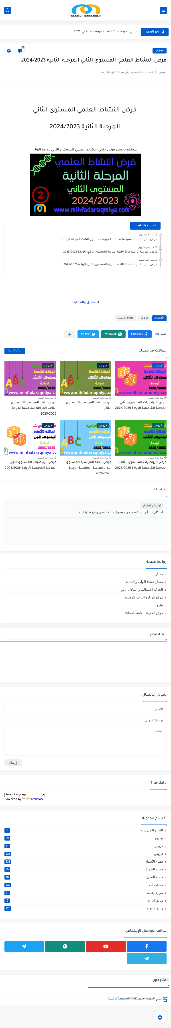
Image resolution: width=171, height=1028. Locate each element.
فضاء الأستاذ (125, 318)
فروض (159, 50)
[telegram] (147, 958)
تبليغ (160, 605)
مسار (159, 574)
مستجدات (84, 885)
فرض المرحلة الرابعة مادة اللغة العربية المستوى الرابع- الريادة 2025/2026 (110, 252)
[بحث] (7, 10)
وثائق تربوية (84, 908)
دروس (84, 846)
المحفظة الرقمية (119, 999)
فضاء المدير (84, 877)
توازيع (84, 838)
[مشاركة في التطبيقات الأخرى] (69, 334)
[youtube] (106, 946)
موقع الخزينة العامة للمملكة (143, 613)
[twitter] (24, 946)
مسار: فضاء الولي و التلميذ (144, 582)
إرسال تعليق (152, 506)
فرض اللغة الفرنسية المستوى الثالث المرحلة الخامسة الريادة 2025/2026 (33, 408)
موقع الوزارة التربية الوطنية (144, 597)
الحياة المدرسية (84, 830)
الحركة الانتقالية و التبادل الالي (141, 589)
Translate (37, 799)
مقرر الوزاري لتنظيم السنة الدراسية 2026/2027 (104, 31)
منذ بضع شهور (146, 234)
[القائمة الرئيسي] (163, 10)
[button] (140, 334)
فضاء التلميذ (84, 869)
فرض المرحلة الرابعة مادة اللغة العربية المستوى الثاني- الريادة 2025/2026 (110, 264)
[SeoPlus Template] (165, 999)
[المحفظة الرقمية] (85, 10)
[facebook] (147, 946)
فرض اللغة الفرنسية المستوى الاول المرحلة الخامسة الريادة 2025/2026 (88, 468)
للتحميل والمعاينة (85, 302)
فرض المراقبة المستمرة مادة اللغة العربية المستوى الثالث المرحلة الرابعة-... (107, 239)
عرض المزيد (15, 351)
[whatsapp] (65, 946)
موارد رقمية (84, 892)
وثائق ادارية (84, 900)
